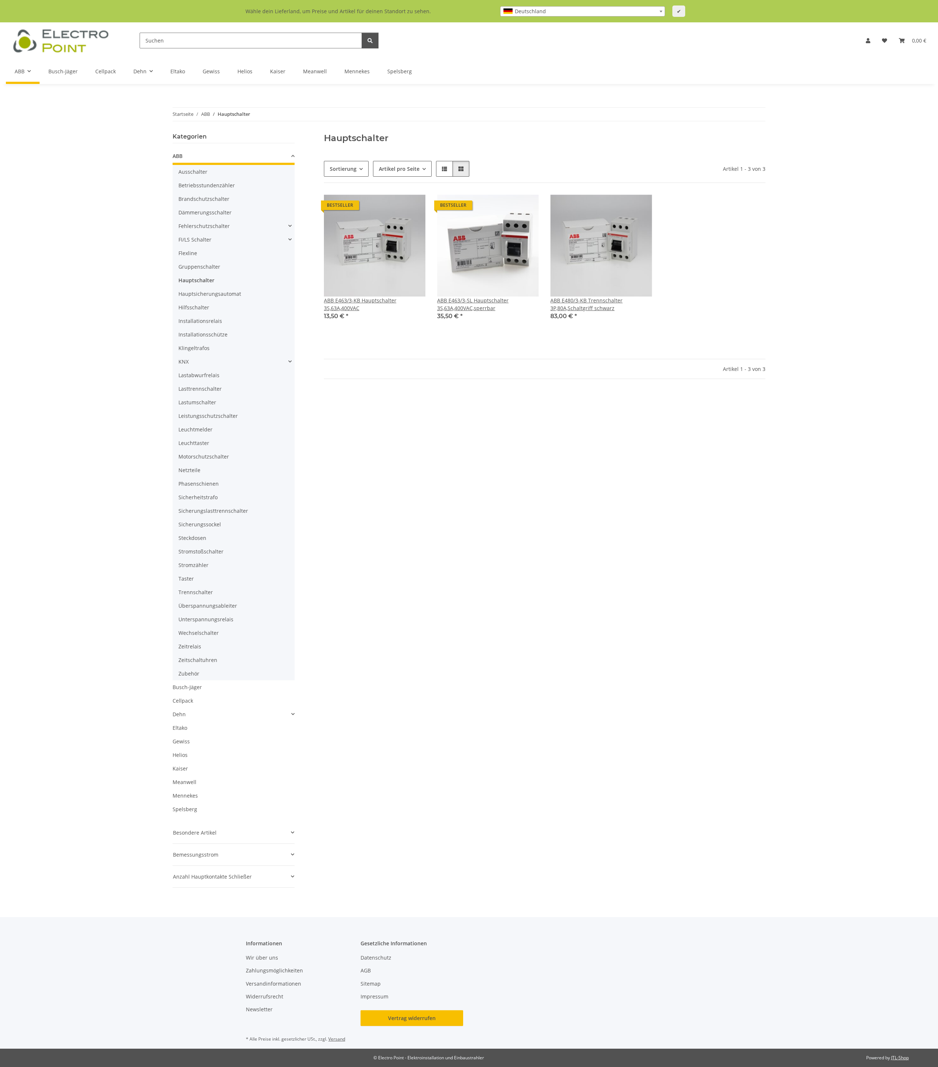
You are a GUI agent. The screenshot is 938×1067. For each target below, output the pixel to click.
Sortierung (343, 168)
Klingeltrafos (194, 348)
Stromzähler (193, 565)
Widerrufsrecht (264, 996)
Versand (336, 1039)
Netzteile (189, 470)
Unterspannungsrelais (205, 619)
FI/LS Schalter (194, 239)
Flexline (187, 253)
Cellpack (183, 700)
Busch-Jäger (187, 687)
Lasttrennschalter (200, 388)
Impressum (374, 996)
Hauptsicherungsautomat (209, 293)
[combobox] (582, 11)
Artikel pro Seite (399, 168)
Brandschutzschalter (203, 198)
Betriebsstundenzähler (206, 185)
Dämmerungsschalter (205, 212)
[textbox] (583, 11)
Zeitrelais (189, 646)
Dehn (179, 714)
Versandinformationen (273, 983)
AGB (366, 970)
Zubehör (188, 673)
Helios (180, 754)
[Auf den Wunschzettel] (413, 207)
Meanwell (184, 782)
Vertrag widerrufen (412, 1018)
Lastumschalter (197, 402)
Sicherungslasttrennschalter (213, 510)
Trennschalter (195, 592)
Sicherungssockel (199, 524)
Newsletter (259, 1009)
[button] (868, 40)
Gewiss (181, 741)
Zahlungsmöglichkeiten (274, 970)
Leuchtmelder (195, 429)
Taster (186, 578)
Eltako (180, 727)
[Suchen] (370, 40)
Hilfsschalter (193, 307)
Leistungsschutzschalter (208, 415)
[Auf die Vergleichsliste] (394, 207)
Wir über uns (262, 957)
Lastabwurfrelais (198, 375)
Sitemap (371, 983)
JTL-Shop (900, 1058)
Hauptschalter (196, 280)
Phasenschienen (198, 483)
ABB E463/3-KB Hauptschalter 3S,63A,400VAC (360, 304)
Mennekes (185, 795)
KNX (183, 361)
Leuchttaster (193, 442)
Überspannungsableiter (207, 605)
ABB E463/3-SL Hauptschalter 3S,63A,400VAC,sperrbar (473, 304)
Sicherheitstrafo (198, 497)
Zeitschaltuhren (197, 659)
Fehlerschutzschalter (204, 225)
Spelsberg (185, 809)
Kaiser (180, 768)
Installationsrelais (200, 320)
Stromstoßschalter (201, 551)
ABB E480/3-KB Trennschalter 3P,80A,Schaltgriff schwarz (586, 304)
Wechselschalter (198, 632)
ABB (177, 155)
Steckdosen (192, 537)
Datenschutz (376, 957)
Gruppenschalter (199, 266)
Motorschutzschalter (203, 456)
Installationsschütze (203, 334)
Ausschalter (192, 171)
